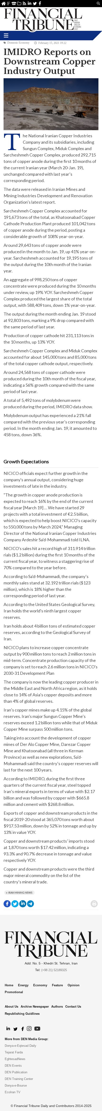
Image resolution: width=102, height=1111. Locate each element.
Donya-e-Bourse (16, 1085)
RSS (24, 3)
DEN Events (13, 1065)
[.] (8, 1029)
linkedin (29, 3)
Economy (40, 985)
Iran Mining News (20, 892)
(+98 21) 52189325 (54, 970)
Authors (57, 1006)
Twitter (35, 3)
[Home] (43, 19)
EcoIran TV (12, 1092)
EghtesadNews (15, 1059)
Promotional (14, 992)
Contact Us (14, 3)
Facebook (40, 3)
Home (3, 3)
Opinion (73, 985)
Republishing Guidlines (22, 1013)
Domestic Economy (18, 42)
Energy (23, 985)
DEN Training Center (19, 1079)
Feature (57, 985)
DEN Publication (16, 1072)
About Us (9, 3)
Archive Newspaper (35, 1006)
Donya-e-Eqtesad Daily (20, 1045)
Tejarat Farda (14, 1052)
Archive (19, 3)
